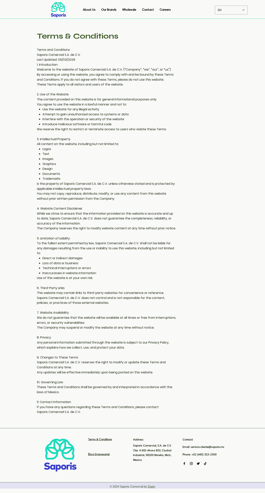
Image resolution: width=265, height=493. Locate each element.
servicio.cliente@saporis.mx (207, 447)
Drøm (151, 486)
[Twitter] (198, 463)
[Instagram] (191, 463)
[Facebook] (184, 463)
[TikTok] (205, 463)
